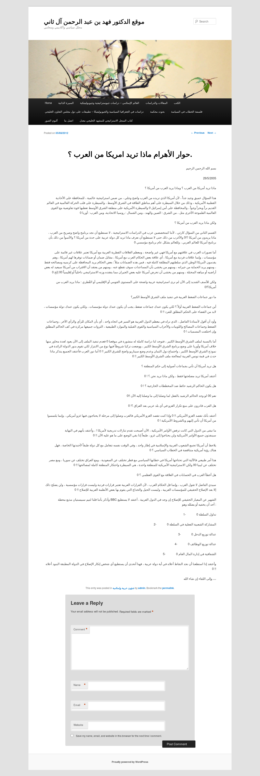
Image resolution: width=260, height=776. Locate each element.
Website (78, 725)
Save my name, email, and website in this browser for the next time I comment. (119, 735)
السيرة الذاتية (66, 103)
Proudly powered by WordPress (130, 762)
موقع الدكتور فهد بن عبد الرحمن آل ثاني (94, 21)
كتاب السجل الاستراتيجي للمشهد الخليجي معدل (106, 120)
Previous (198, 133)
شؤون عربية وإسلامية (123, 588)
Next (212, 133)
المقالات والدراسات (157, 103)
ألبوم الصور (51, 120)
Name (80, 685)
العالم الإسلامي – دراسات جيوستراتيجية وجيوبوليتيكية (109, 103)
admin (141, 588)
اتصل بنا (68, 120)
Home (48, 103)
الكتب (177, 103)
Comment (81, 629)
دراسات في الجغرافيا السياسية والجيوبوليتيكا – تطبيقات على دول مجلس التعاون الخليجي (94, 111)
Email (80, 705)
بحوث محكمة (157, 111)
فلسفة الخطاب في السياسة (186, 111)
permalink (168, 588)
